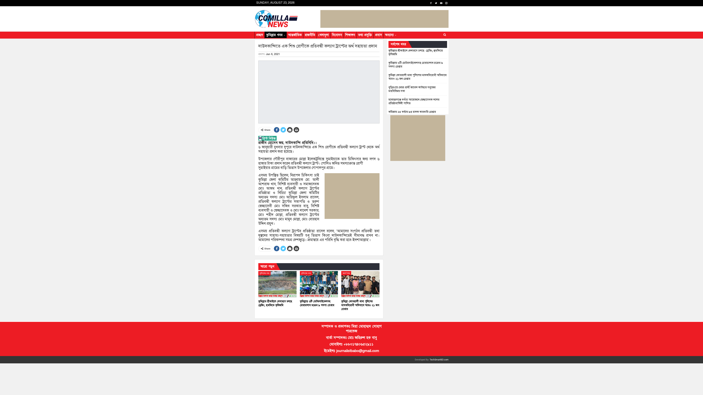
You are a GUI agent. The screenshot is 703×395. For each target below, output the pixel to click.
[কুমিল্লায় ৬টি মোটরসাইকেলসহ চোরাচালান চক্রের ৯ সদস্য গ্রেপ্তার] (319, 284)
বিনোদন (337, 35)
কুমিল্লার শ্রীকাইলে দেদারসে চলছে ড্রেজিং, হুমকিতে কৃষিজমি (415, 52)
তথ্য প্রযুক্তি (365, 35)
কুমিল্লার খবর (274, 35)
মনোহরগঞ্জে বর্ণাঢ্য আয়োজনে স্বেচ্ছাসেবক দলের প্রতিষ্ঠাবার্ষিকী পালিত (413, 101)
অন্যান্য (389, 35)
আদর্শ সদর (346, 273)
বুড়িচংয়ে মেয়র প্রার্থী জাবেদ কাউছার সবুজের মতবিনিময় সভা (412, 89)
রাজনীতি (310, 35)
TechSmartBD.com (439, 359)
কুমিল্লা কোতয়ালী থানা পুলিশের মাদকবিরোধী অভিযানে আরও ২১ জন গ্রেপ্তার (417, 77)
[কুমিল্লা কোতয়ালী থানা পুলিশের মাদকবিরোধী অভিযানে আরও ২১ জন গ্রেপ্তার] (360, 284)
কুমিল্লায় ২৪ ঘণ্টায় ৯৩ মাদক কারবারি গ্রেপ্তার (412, 112)
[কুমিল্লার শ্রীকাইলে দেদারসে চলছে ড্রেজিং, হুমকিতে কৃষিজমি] (277, 284)
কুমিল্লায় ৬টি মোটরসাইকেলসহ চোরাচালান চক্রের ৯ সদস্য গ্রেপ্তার (415, 65)
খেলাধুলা (323, 35)
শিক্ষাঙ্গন (350, 35)
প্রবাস (378, 35)
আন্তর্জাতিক (295, 35)
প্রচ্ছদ (259, 35)
